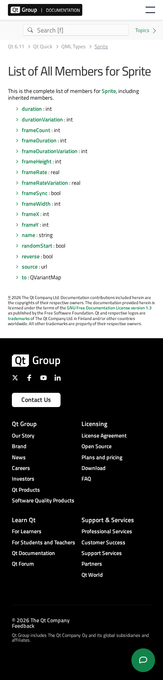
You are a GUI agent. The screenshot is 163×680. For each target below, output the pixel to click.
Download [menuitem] (94, 468)
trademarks (19, 318)
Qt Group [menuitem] (24, 423)
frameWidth (36, 203)
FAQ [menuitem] (86, 478)
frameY (30, 224)
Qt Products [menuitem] (26, 489)
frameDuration (39, 140)
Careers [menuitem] (21, 468)
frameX (30, 214)
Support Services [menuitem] (102, 553)
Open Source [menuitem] (97, 446)
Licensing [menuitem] (94, 423)
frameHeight (36, 161)
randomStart (37, 245)
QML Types (73, 46)
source (30, 266)
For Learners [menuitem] (27, 531)
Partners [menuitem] (92, 563)
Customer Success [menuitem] (103, 542)
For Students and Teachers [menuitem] (43, 542)
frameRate (34, 172)
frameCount (36, 130)
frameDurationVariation (50, 151)
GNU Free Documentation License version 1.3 (109, 308)
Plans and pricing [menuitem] (102, 457)
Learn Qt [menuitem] (24, 520)
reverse (31, 256)
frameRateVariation (45, 182)
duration (32, 108)
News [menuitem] (19, 457)
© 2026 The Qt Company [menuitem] (41, 620)
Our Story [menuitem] (23, 435)
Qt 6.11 (16, 46)
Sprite (109, 91)
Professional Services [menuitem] (107, 531)
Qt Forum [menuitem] (23, 563)
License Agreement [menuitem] (104, 435)
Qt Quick (42, 46)
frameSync (34, 193)
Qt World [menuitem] (92, 574)
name (28, 235)
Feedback (23, 625)
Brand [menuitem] (19, 446)
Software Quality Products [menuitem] (43, 500)
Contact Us (36, 399)
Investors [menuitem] (23, 478)
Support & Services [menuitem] (108, 520)
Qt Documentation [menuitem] (33, 553)
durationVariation (42, 119)
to (24, 277)
